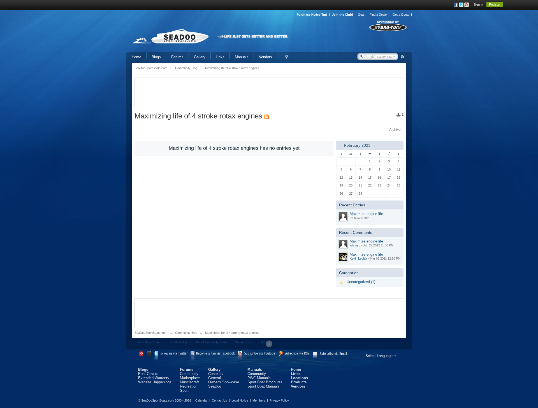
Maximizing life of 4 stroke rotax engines (232, 332)
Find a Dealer (379, 14)
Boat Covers (148, 374)
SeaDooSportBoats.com (150, 332)
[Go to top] (269, 344)
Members (258, 400)
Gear (361, 14)
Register (494, 4)
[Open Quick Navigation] (286, 57)
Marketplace (190, 378)
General (214, 378)
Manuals (242, 57)
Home (136, 57)
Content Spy (178, 342)
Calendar (201, 400)
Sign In (478, 4)
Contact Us (242, 342)
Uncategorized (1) (361, 282)
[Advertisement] (269, 91)
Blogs (156, 57)
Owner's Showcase (223, 382)
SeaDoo (214, 386)
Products (299, 382)
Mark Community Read (211, 342)
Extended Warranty (153, 378)
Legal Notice (239, 400)
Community (189, 374)
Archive (395, 130)
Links (220, 57)
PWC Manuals (259, 378)
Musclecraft (189, 382)
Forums (177, 57)
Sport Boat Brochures (264, 382)
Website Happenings (154, 382)
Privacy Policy (279, 400)
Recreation (188, 386)
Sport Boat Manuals (263, 386)
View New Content (149, 342)
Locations (299, 378)
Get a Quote (401, 14)
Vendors (265, 57)
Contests (215, 374)
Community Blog (186, 332)
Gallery (199, 57)
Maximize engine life (366, 214)
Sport (184, 390)
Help (261, 342)
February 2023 (357, 145)
